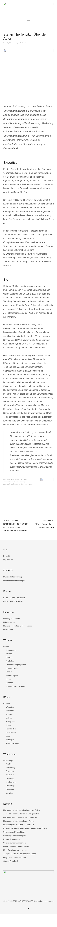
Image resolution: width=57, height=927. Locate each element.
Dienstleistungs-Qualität (16, 665)
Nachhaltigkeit (12, 675)
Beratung (10, 771)
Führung (9, 657)
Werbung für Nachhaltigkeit (14, 836)
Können (6, 704)
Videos (9, 718)
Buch (25, 479)
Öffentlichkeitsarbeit (9, 484)
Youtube (9, 714)
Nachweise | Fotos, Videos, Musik (17, 626)
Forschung (10, 767)
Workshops (10, 786)
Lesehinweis (8, 629)
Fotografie (10, 721)
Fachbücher (11, 729)
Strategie (10, 654)
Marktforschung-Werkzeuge (15, 850)
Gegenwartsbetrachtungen (14, 857)
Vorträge (9, 793)
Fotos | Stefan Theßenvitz (14, 598)
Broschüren (11, 732)
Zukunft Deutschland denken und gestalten (21, 814)
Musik (8, 725)
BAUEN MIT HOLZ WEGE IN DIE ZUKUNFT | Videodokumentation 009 (15, 526)
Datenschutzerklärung (12, 577)
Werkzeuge (8, 760)
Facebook (10, 710)
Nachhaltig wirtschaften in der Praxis (18, 821)
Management (11, 650)
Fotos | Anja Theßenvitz (13, 601)
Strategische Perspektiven (14, 832)
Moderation (11, 782)
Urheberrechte (9, 622)
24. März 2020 (7, 43)
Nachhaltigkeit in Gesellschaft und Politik (20, 817)
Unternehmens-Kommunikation (16, 846)
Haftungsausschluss (11, 618)
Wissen (6, 647)
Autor (12, 479)
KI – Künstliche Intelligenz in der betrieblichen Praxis (25, 828)
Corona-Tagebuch (10, 861)
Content (9, 683)
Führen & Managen (11, 839)
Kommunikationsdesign (15, 686)
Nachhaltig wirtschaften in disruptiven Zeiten (21, 810)
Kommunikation (8, 482)
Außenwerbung (12, 743)
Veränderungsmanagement (14, 843)
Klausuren (10, 775)
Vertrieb (30, 484)
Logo (8, 736)
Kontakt (6, 556)
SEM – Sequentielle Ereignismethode (44, 524)
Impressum (8, 560)
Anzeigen (10, 740)
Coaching (10, 778)
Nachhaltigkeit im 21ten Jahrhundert (18, 825)
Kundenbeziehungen (20, 482)
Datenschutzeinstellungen (14, 580)
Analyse (9, 764)
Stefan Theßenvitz (21, 43)
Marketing (10, 661)
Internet (9, 679)
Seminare (10, 789)
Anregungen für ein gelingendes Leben (19, 854)
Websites (10, 707)
